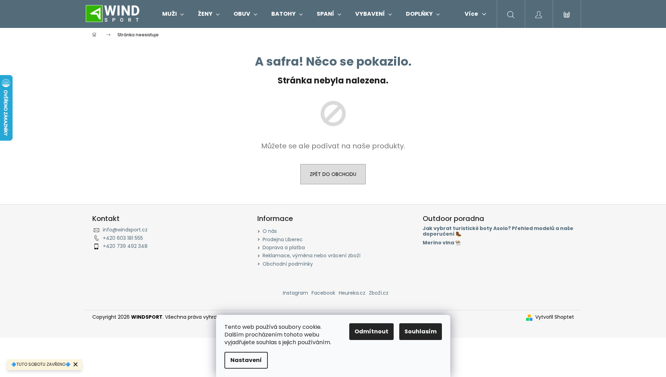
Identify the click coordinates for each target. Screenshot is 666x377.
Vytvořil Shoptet (554, 317)
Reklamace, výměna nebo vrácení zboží (311, 255)
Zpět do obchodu (333, 174)
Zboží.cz (378, 292)
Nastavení (246, 360)
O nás (270, 231)
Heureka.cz (352, 292)
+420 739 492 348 (125, 246)
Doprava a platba (284, 247)
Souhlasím (420, 331)
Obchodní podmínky (288, 263)
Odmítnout (371, 331)
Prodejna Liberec (283, 239)
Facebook (323, 292)
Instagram (295, 292)
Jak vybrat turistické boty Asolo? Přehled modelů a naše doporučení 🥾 (498, 231)
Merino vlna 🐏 (442, 242)
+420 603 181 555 (123, 238)
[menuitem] (173, 14)
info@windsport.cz (125, 229)
